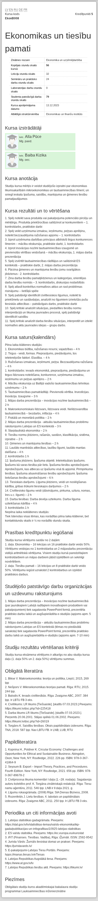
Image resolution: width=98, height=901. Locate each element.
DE (21, 9)
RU (16, 9)
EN (11, 9)
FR (25, 9)
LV (6, 9)
